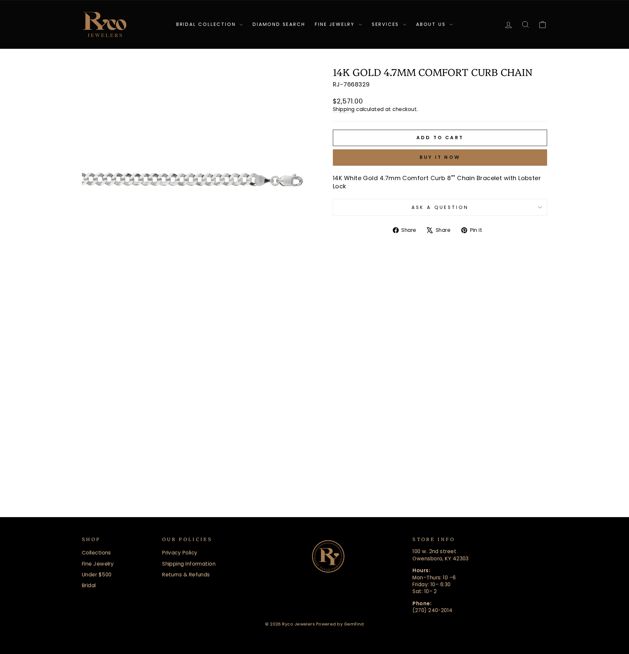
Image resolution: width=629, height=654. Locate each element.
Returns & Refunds (186, 574)
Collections (96, 552)
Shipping (344, 109)
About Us (432, 24)
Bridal (89, 585)
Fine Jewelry (336, 24)
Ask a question (439, 207)
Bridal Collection (207, 24)
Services (386, 24)
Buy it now (440, 157)
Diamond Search (279, 24)
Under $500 (97, 574)
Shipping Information (189, 563)
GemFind (354, 624)
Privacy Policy (179, 552)
